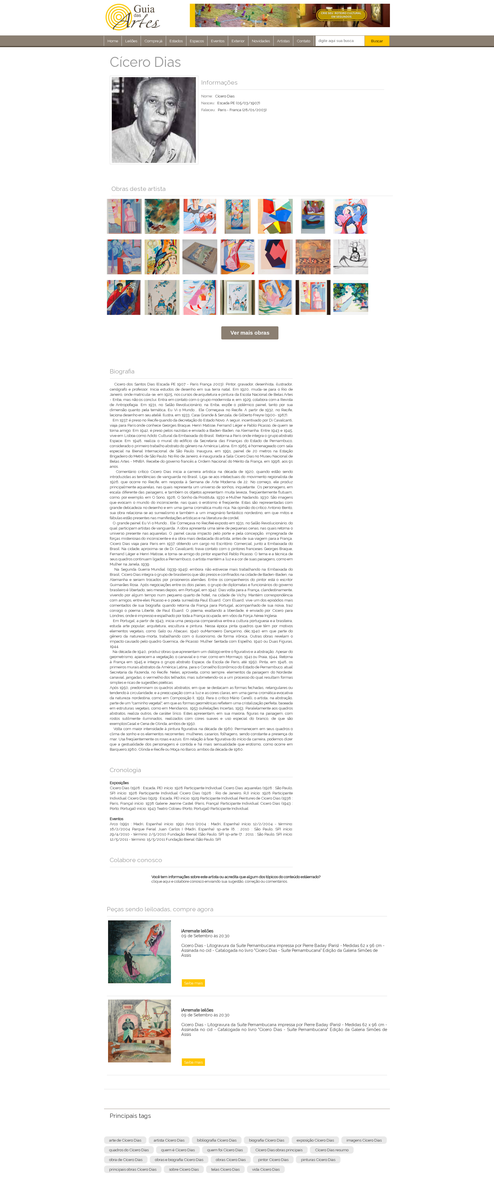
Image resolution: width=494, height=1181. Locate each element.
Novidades (261, 41)
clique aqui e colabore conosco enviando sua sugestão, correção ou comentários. (236, 882)
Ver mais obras (250, 333)
